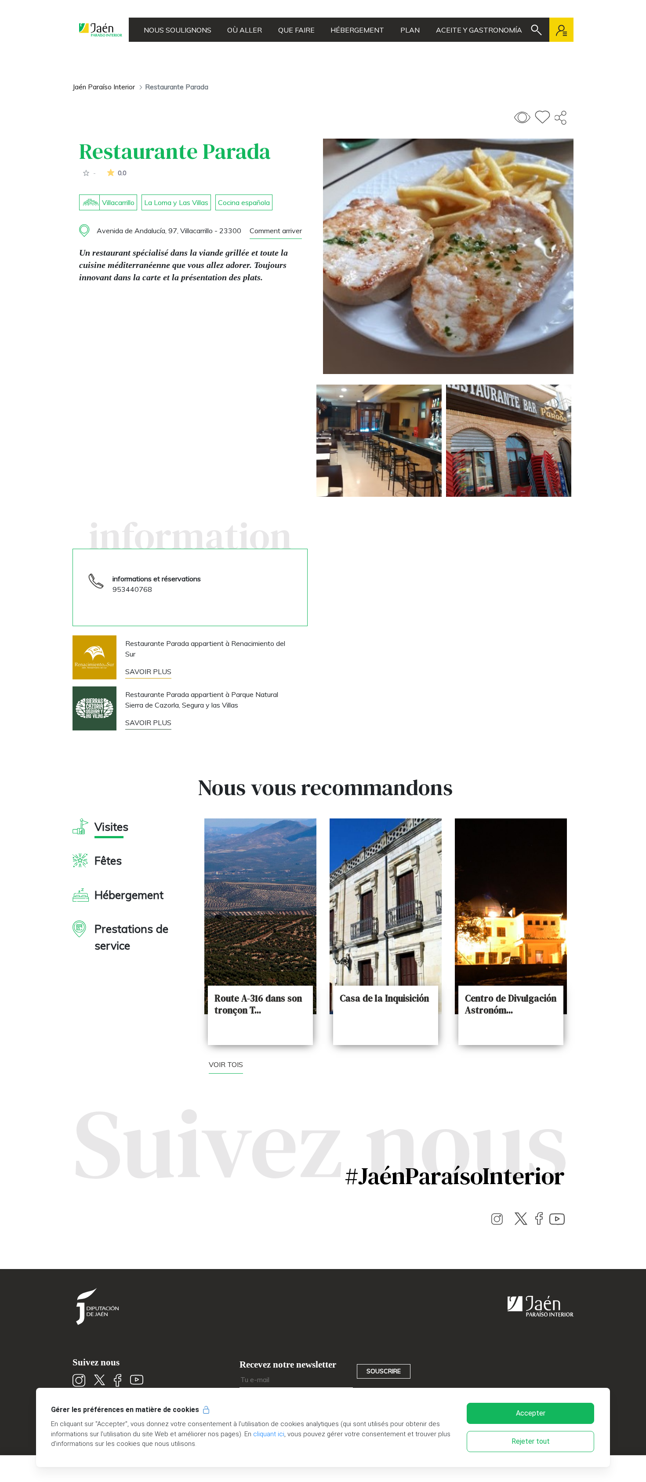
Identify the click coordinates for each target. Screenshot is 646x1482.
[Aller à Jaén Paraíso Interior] (101, 30)
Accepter (530, 1413)
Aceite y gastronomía (479, 30)
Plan (410, 30)
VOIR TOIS (226, 1064)
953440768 (132, 589)
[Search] (536, 30)
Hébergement (357, 30)
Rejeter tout (531, 1441)
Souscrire (384, 1371)
